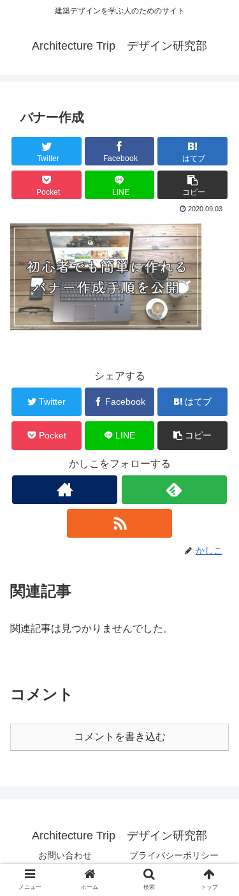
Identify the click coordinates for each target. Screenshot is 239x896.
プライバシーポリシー (174, 855)
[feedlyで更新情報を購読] (174, 489)
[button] (192, 185)
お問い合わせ (65, 855)
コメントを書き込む (120, 736)
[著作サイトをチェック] (64, 489)
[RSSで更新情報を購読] (119, 523)
